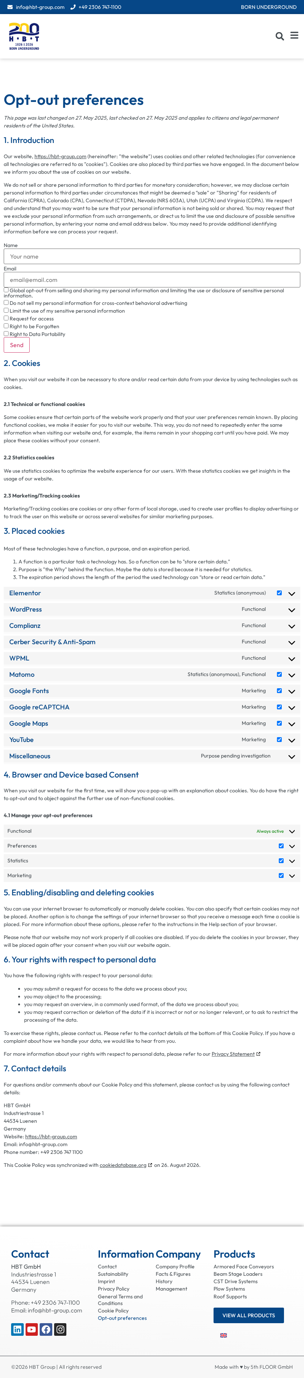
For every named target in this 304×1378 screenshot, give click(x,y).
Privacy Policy (113, 1288)
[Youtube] (32, 1329)
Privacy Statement (233, 1054)
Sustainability (113, 1274)
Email (10, 268)
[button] (279, 36)
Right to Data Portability (37, 334)
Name (11, 245)
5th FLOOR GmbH (272, 1367)
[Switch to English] (224, 1335)
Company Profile (175, 1266)
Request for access (31, 318)
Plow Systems (229, 1288)
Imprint (106, 1281)
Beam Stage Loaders (238, 1274)
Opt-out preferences (122, 1318)
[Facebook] (46, 1329)
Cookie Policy (113, 1310)
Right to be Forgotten (34, 326)
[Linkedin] (17, 1329)
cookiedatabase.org (123, 1165)
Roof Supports (230, 1296)
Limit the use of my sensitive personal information (67, 310)
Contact (107, 1266)
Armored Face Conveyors (244, 1266)
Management (171, 1288)
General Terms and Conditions (120, 1300)
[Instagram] (60, 1329)
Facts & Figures (173, 1274)
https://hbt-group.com (60, 156)
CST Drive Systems (236, 1281)
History (164, 1281)
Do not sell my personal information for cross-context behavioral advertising (98, 303)
